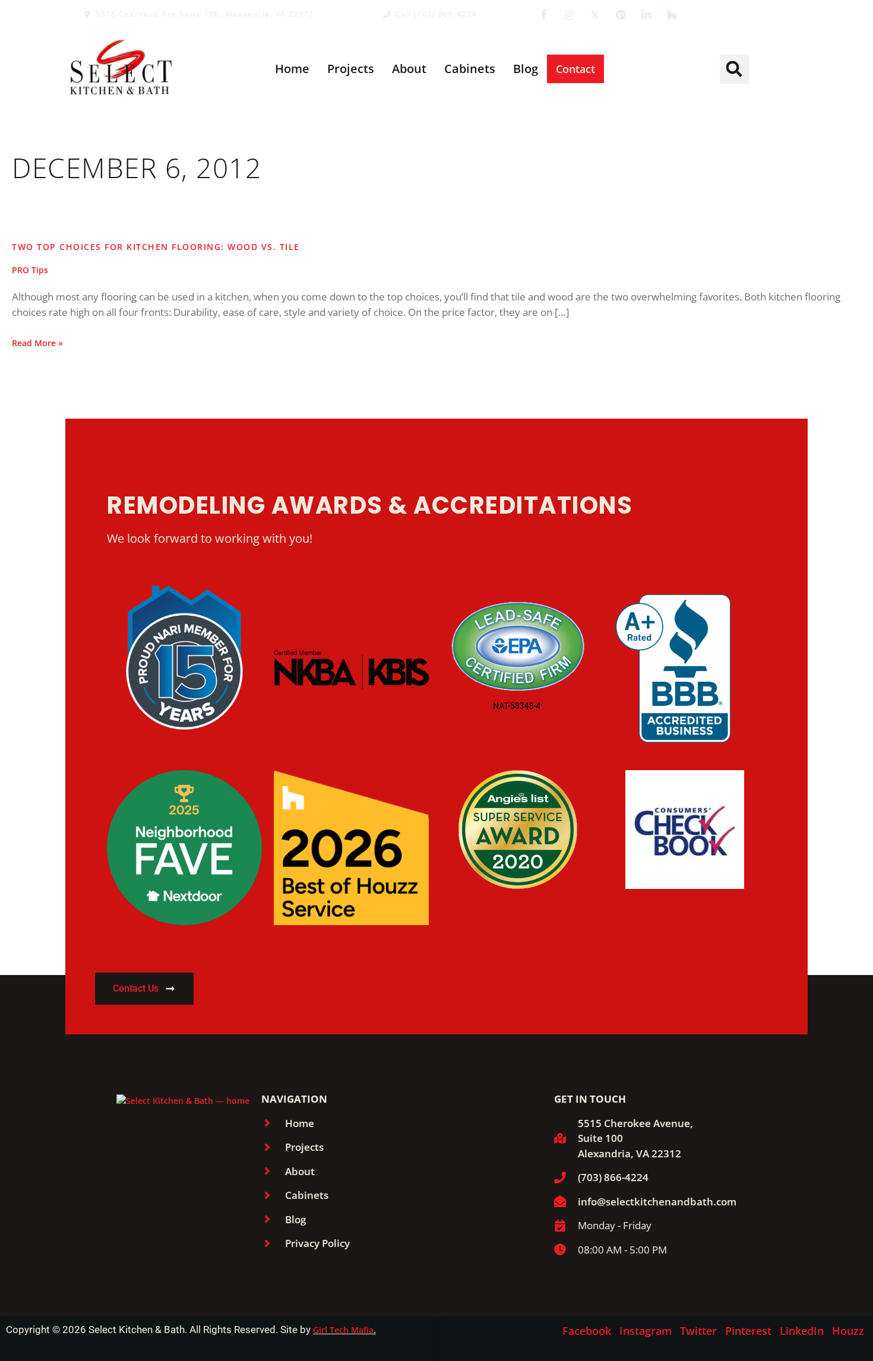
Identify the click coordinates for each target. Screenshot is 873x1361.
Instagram (645, 1331)
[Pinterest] (621, 14)
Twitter (698, 1331)
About (409, 69)
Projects (350, 69)
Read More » (37, 343)
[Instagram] (569, 14)
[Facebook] (544, 14)
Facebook (586, 1331)
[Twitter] (595, 14)
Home (292, 69)
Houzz (848, 1331)
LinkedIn (802, 1331)
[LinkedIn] (646, 14)
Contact (575, 69)
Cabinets (469, 69)
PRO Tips (30, 270)
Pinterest (748, 1331)
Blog (525, 69)
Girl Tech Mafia (343, 1329)
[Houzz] (672, 14)
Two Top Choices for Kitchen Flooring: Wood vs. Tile (156, 246)
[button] (734, 69)
